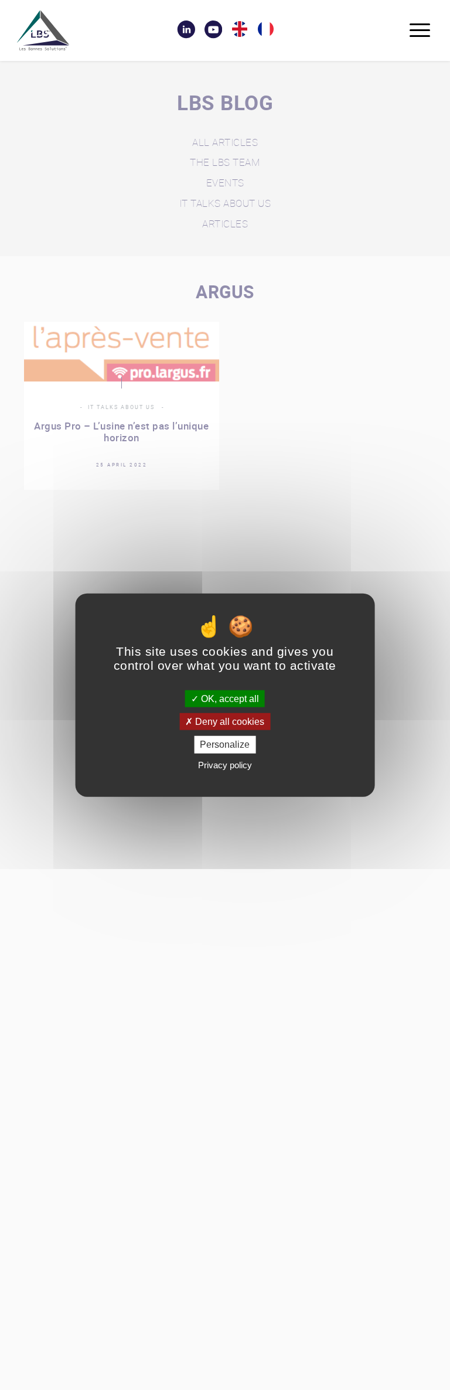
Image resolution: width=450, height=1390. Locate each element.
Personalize (225, 744)
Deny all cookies (228, 722)
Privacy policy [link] (225, 764)
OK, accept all (229, 699)
